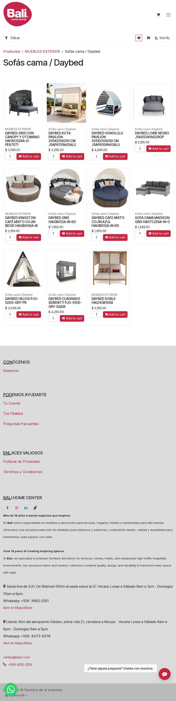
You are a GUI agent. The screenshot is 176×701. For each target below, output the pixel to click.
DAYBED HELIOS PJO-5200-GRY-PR (21, 301)
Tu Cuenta (11, 403)
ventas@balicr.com (16, 657)
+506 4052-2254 (20, 664)
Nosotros (10, 370)
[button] (163, 37)
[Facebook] (7, 507)
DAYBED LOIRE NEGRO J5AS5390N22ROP (152, 135)
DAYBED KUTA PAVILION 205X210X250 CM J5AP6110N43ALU (62, 139)
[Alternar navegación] (168, 14)
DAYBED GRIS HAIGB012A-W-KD (62, 220)
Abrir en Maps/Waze (17, 608)
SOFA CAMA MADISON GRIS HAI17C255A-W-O (152, 220)
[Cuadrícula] (139, 37)
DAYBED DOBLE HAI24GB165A (104, 301)
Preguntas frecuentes (21, 424)
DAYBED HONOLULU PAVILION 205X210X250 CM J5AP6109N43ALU (107, 139)
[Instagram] (16, 507)
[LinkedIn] (26, 507)
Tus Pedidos (13, 413)
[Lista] (148, 37)
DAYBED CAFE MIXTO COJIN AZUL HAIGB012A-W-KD (108, 222)
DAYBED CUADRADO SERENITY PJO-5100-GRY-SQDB (65, 303)
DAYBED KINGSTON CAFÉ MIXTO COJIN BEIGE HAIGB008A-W (21, 222)
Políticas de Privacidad (21, 461)
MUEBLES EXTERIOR (42, 51)
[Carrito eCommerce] (158, 14)
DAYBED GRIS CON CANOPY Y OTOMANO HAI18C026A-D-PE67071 (22, 139)
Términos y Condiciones (22, 472)
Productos (11, 51)
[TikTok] (35, 507)
